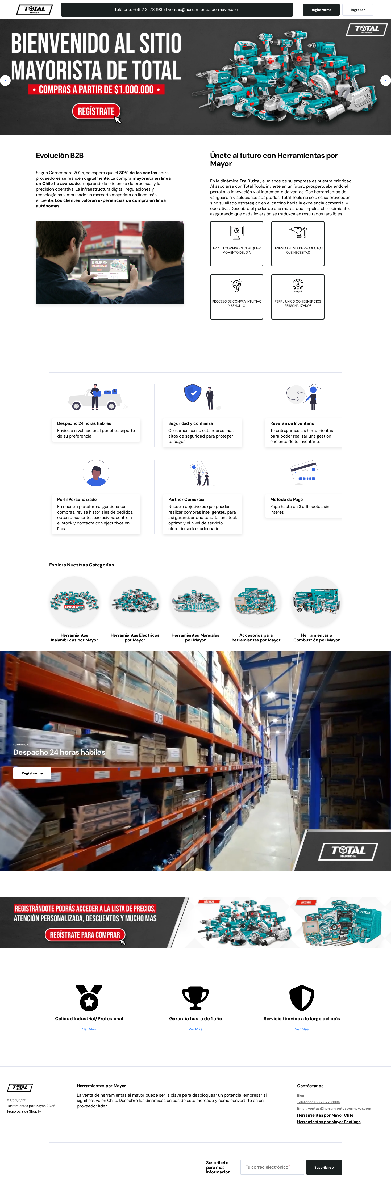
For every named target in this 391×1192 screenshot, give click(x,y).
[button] (5, 80)
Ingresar (358, 9)
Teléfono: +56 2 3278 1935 (318, 1102)
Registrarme (321, 9)
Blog (300, 1095)
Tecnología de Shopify (24, 1111)
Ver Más (89, 1029)
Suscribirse (324, 1167)
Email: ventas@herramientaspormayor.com (334, 1108)
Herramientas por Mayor (26, 1105)
